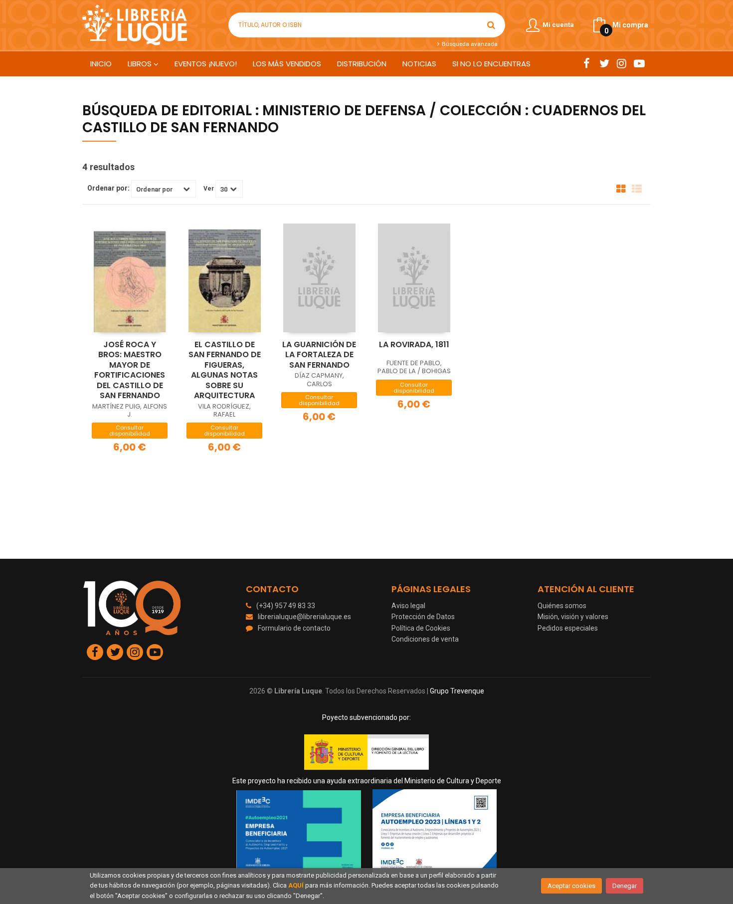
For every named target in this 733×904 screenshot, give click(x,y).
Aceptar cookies (571, 886)
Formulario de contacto (294, 628)
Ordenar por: (108, 188)
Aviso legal (408, 606)
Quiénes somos (562, 606)
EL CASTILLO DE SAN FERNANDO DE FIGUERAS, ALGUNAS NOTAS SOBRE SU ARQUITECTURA (224, 370)
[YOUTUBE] (639, 63)
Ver (208, 188)
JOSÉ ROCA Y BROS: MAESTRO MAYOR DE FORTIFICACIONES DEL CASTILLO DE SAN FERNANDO (129, 370)
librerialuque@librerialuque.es (304, 617)
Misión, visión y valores (573, 617)
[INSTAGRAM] (621, 63)
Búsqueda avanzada (468, 43)
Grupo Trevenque (457, 691)
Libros (141, 63)
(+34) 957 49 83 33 (285, 606)
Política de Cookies (420, 628)
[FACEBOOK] (586, 63)
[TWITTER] (604, 63)
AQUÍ (296, 885)
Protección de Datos (423, 617)
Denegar (624, 886)
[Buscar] (491, 24)
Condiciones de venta (425, 639)
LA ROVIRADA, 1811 (414, 344)
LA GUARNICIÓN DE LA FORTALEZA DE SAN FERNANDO (319, 355)
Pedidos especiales (568, 628)
